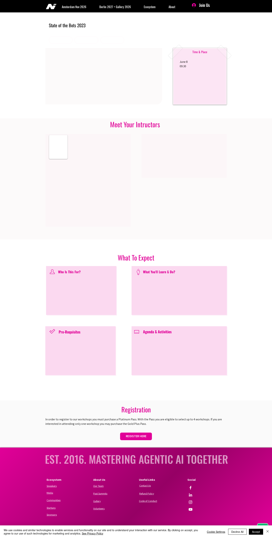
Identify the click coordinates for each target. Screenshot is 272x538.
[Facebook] (190, 487)
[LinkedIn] (190, 495)
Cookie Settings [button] (216, 532)
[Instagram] (190, 502)
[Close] (267, 531)
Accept (256, 532)
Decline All (237, 532)
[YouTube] (190, 509)
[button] (80, 7)
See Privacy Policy (92, 533)
